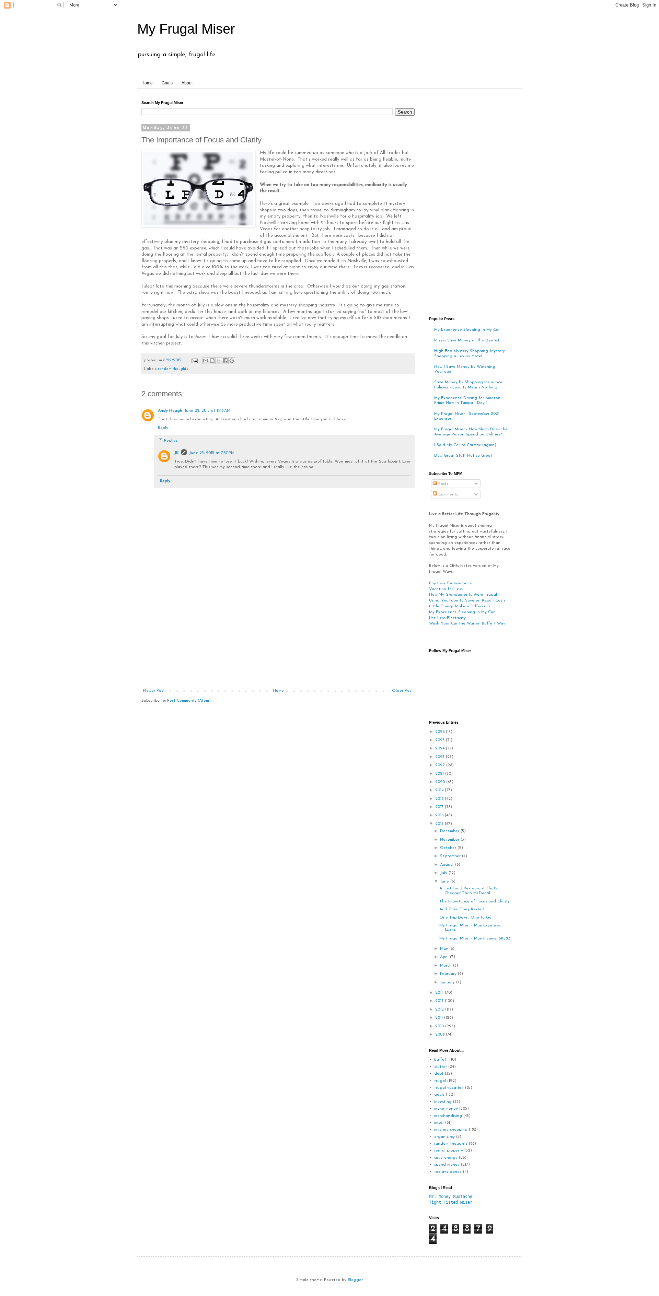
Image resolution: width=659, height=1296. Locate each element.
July (444, 873)
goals (439, 1095)
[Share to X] (218, 360)
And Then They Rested (461, 909)
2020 (440, 782)
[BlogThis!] (212, 360)
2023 (440, 757)
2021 (440, 774)
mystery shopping (450, 1130)
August (447, 865)
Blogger (355, 1280)
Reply (163, 428)
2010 (440, 1026)
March (446, 966)
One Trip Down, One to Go (465, 917)
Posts (442, 484)
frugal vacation (449, 1088)
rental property (448, 1150)
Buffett (441, 1060)
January (448, 982)
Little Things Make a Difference (460, 606)
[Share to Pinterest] (231, 360)
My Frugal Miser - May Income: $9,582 (474, 938)
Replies (170, 441)
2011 (439, 1018)
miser (439, 1123)
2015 (440, 824)
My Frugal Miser (186, 28)
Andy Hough (170, 411)
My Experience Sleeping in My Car (467, 330)
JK (176, 453)
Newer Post (154, 691)
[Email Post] (194, 360)
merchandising (448, 1116)
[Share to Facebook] (225, 360)
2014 (440, 993)
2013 (440, 1001)
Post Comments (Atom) (189, 701)
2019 (440, 790)
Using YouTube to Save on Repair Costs (467, 600)
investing (443, 1102)
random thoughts (173, 369)
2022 (440, 765)
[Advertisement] (278, 637)
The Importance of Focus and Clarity (474, 901)
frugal (440, 1081)
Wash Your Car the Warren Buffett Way (467, 623)
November (450, 840)
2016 (440, 815)
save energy (446, 1158)
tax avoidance (448, 1172)
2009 (440, 1034)
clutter (440, 1067)
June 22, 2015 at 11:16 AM (207, 411)
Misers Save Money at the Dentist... (467, 340)
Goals (167, 83)
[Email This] (205, 360)
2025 (440, 740)
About (187, 83)
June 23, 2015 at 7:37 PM (211, 453)
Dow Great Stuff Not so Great (463, 456)
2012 (440, 1009)
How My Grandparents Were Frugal (463, 595)
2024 (440, 748)
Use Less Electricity (447, 618)
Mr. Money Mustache (450, 1196)
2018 (440, 799)
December (450, 831)
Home (147, 83)
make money (446, 1109)
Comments (447, 494)
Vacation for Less (446, 589)
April (445, 957)
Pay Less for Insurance (450, 583)
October (449, 848)
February (449, 974)
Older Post (402, 691)
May (444, 949)
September (451, 856)
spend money (447, 1165)
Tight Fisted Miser (450, 1202)
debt (438, 1074)
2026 (440, 732)
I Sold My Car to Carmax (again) (465, 445)
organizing (444, 1137)
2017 (440, 807)
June (445, 881)
